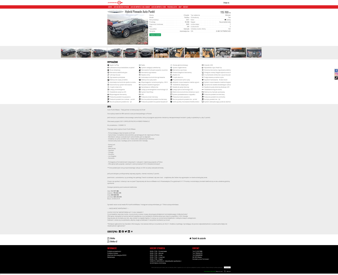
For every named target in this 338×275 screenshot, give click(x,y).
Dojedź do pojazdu (199, 238)
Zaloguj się (226, 3)
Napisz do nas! (213, 271)
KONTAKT (185, 7)
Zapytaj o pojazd (155, 35)
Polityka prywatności (114, 251)
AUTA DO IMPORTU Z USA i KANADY (140, 7)
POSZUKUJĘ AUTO (172, 7)
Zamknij (227, 267)
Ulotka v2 (113, 241)
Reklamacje (111, 257)
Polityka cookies (112, 253)
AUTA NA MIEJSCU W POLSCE (121, 7)
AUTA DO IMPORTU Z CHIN (158, 7)
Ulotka (112, 238)
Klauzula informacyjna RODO (116, 255)
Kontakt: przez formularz (201, 259)
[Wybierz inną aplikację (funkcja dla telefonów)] (131, 231)
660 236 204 (117, 197)
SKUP (180, 7)
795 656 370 (117, 193)
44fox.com (229, 271)
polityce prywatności (218, 267)
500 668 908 (115, 195)
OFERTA (110, 7)
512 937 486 (115, 191)
